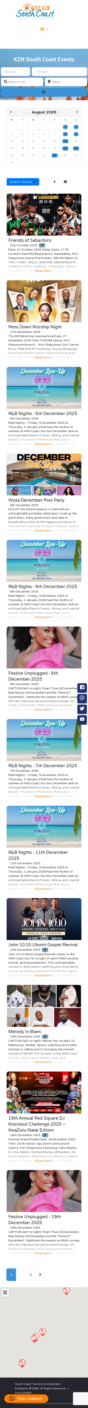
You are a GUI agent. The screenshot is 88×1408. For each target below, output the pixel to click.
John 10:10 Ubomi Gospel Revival (43, 944)
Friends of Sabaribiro (29, 240)
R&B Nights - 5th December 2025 (42, 413)
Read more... (44, 271)
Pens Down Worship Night (35, 327)
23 (76, 148)
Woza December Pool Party (36, 500)
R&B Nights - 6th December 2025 (42, 586)
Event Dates (22, 182)
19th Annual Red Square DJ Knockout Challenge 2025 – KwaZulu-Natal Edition (37, 1124)
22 (65, 148)
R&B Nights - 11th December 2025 (38, 855)
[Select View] (65, 182)
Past (49, 182)
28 (54, 155)
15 (65, 141)
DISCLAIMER (23, 1392)
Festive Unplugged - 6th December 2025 (33, 676)
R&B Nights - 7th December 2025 (42, 765)
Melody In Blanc (25, 1031)
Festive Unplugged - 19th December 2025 (34, 1219)
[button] (66, 1291)
